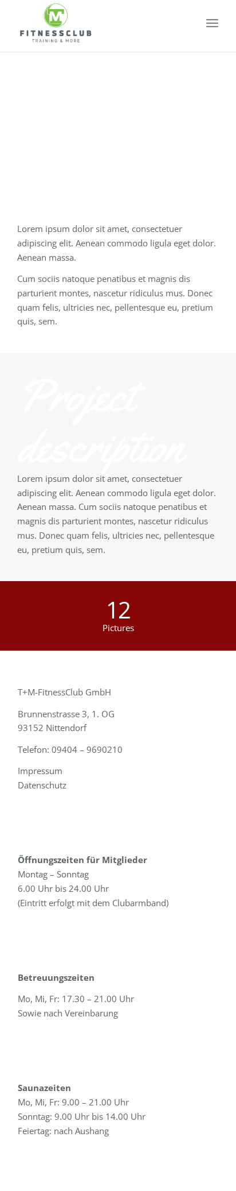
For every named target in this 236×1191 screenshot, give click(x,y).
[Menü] (212, 23)
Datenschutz (42, 785)
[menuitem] (212, 23)
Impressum (40, 770)
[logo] (98, 23)
